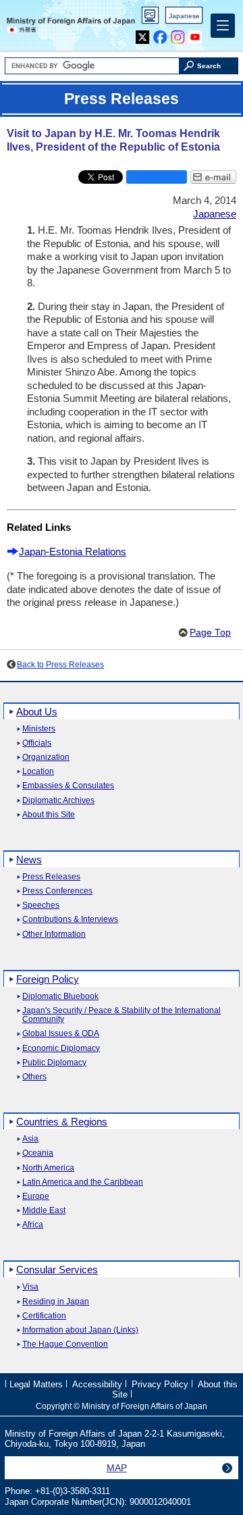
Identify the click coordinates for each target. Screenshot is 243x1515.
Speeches (40, 905)
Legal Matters (36, 1384)
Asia (30, 1139)
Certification (44, 1316)
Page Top (210, 632)
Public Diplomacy (54, 1062)
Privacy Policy (160, 1384)
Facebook (160, 34)
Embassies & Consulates (68, 785)
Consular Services (57, 1269)
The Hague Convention (65, 1344)
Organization (46, 757)
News (29, 859)
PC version (150, 18)
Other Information (54, 934)
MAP (117, 1467)
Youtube (195, 34)
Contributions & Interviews (70, 919)
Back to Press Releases (60, 664)
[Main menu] (223, 26)
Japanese (184, 16)
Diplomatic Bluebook (60, 996)
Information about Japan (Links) (80, 1330)
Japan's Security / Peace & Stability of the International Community (121, 1015)
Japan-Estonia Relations (72, 551)
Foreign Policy (47, 979)
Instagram (178, 34)
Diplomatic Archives (58, 800)
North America (48, 1168)
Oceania (37, 1153)
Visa (30, 1287)
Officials (36, 743)
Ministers (38, 729)
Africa (32, 1225)
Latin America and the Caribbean (82, 1182)
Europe (35, 1196)
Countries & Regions (61, 1121)
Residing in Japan (55, 1302)
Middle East (43, 1210)
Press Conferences (57, 891)
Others (34, 1077)
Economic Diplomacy (61, 1048)
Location (38, 771)
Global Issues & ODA (60, 1033)
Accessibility (97, 1384)
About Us (36, 711)
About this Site (48, 815)
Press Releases (51, 877)
